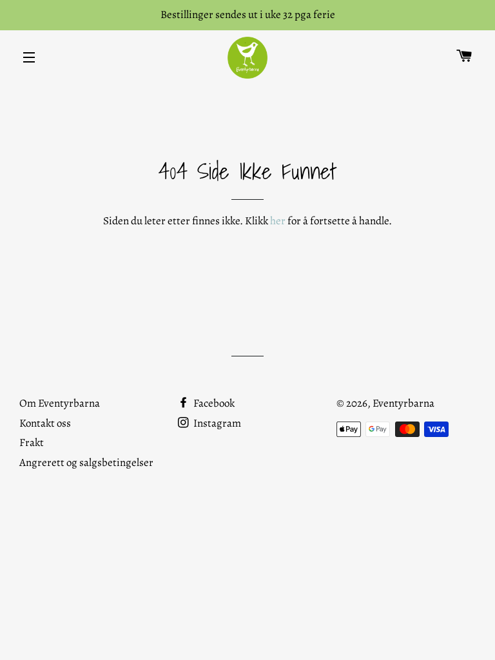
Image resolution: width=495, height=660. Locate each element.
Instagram (216, 423)
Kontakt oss (45, 423)
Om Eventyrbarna (59, 403)
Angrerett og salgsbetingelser (86, 462)
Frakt (31, 442)
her (278, 220)
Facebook (213, 403)
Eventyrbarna (403, 403)
